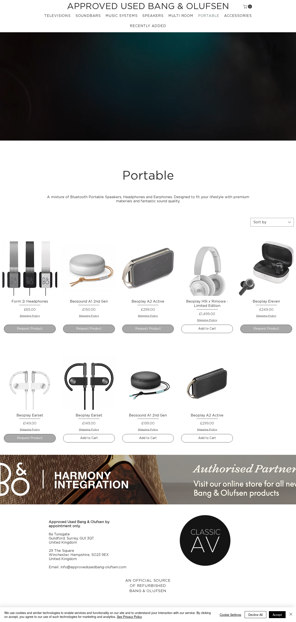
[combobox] (272, 222)
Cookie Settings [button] (230, 614)
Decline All (255, 614)
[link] (248, 6)
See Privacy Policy (129, 616)
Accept (277, 614)
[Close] (290, 615)
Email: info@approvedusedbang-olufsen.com (87, 567)
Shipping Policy (30, 315)
